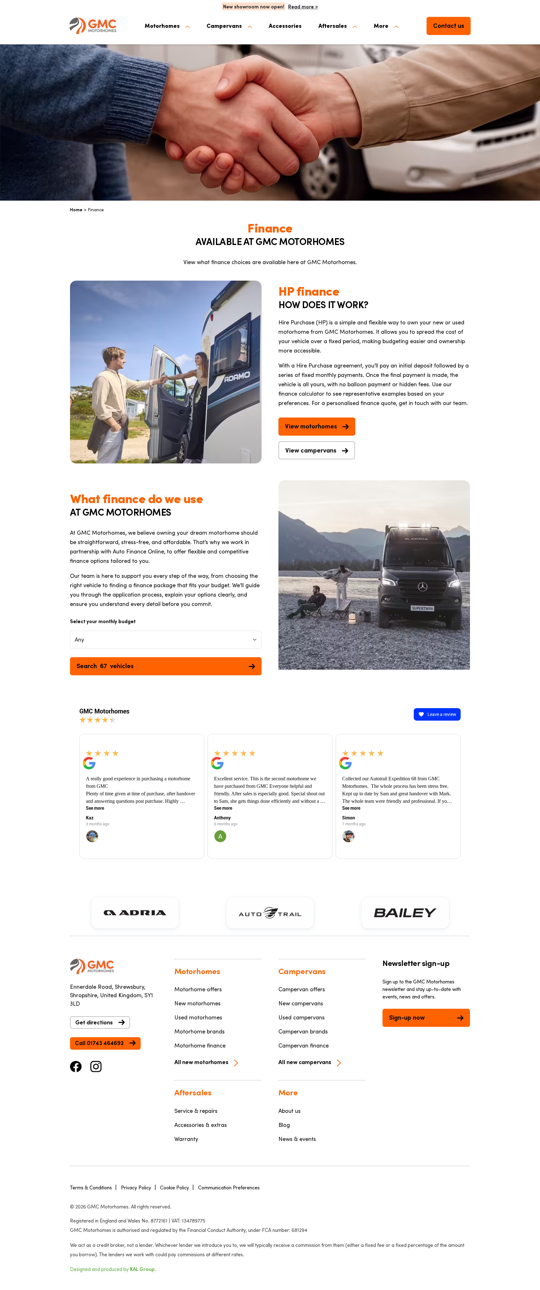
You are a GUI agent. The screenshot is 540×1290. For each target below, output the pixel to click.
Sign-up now (407, 1017)
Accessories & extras (200, 1124)
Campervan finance (303, 1045)
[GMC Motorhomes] (92, 26)
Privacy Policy (136, 1187)
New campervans (300, 1003)
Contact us (448, 25)
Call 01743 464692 (99, 1043)
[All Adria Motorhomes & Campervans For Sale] (135, 913)
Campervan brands (303, 1031)
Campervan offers (301, 989)
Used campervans (301, 1017)
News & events (297, 1138)
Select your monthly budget (103, 621)
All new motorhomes (201, 1062)
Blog (284, 1124)
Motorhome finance (200, 1045)
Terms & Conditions (91, 1187)
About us (289, 1110)
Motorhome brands (199, 1031)
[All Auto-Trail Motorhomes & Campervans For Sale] (270, 913)
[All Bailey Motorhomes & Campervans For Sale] (405, 913)
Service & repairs (196, 1110)
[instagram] (96, 1066)
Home (76, 209)
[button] (167, 25)
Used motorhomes (198, 1017)
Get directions (94, 1022)
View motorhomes (311, 426)
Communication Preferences (229, 1187)
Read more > (303, 6)
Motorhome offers (198, 989)
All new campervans (304, 1062)
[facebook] (76, 1066)
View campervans (310, 450)
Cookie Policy (174, 1187)
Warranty (186, 1138)
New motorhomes (197, 1003)
